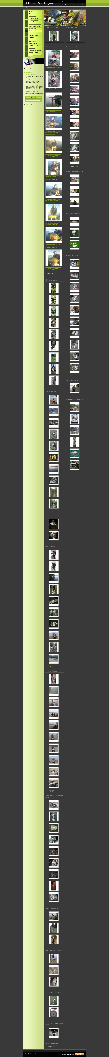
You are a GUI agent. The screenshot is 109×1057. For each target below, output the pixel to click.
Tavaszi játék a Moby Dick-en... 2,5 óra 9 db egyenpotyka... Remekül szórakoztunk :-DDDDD (53, 132)
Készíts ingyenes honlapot (68, 1054)
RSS (75, 1)
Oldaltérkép (69, 1)
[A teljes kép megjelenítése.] (54, 36)
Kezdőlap (62, 1)
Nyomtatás (81, 1)
